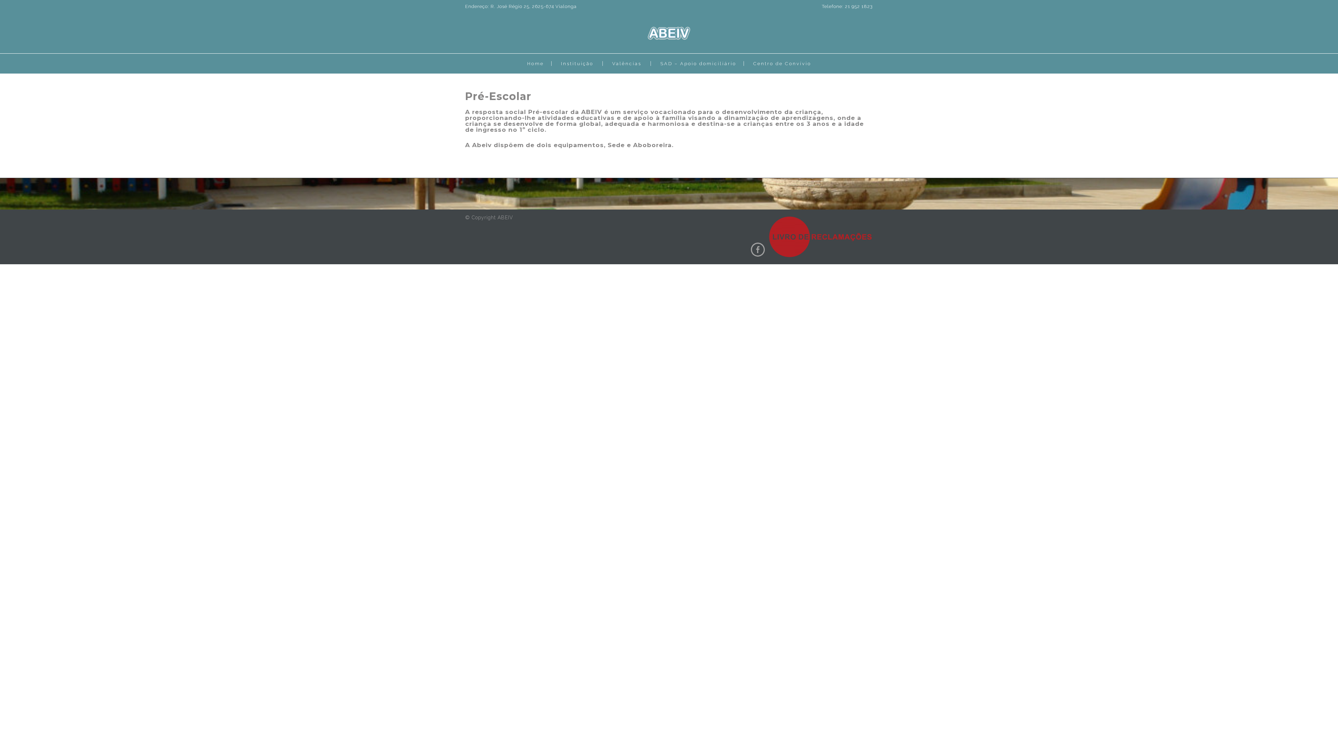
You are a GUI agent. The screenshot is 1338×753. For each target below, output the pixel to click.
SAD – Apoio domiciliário (698, 63)
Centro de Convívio (782, 63)
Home (535, 63)
